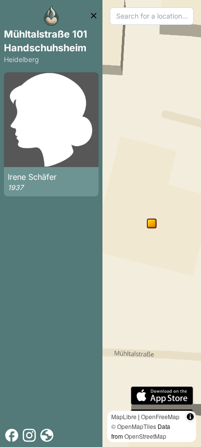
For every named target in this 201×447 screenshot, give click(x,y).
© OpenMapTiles (133, 426)
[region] (151, 223)
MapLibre (124, 416)
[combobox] (151, 16)
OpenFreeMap (160, 416)
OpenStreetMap (145, 436)
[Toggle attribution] (190, 417)
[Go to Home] (51, 15)
